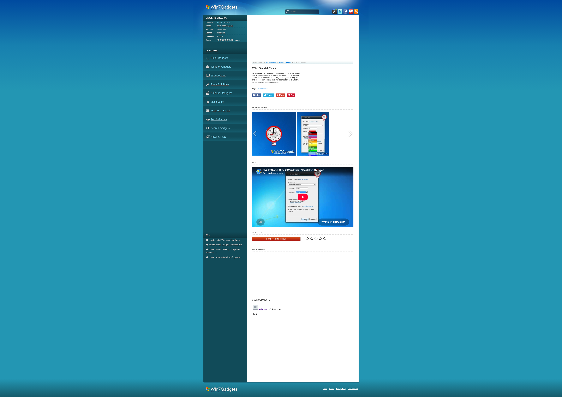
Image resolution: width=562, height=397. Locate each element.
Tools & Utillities (220, 84)
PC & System (218, 75)
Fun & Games (219, 119)
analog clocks (263, 89)
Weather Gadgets (221, 66)
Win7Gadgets (271, 62)
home (325, 389)
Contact (331, 389)
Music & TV (217, 101)
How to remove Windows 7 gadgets (225, 257)
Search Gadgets (220, 128)
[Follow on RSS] (356, 11)
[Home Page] (222, 7)
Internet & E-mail (220, 110)
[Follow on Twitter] (340, 11)
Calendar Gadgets (221, 93)
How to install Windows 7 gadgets (224, 240)
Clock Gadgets (223, 22)
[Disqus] (302, 340)
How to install (353, 389)
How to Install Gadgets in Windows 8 (225, 244)
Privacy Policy (341, 389)
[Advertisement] (226, 186)
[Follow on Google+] (334, 11)
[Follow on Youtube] (350, 11)
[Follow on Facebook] (345, 11)
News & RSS (218, 136)
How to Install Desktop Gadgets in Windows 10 (223, 251)
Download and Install (276, 239)
